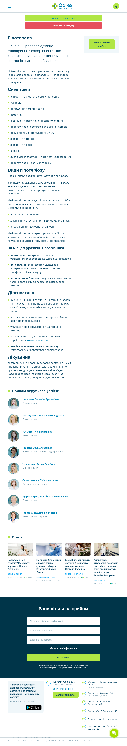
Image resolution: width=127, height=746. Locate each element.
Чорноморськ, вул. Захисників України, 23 (103, 727)
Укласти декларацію (63, 18)
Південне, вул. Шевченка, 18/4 (103, 719)
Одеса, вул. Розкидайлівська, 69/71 (102, 684)
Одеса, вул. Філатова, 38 (100, 694)
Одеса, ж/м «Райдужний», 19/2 (103, 711)
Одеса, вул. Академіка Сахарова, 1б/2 (99, 703)
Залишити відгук (65, 694)
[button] (10, 6)
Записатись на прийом (101, 44)
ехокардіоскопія (37, 340)
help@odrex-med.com (63, 688)
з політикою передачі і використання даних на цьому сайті (63, 668)
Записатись (63, 657)
